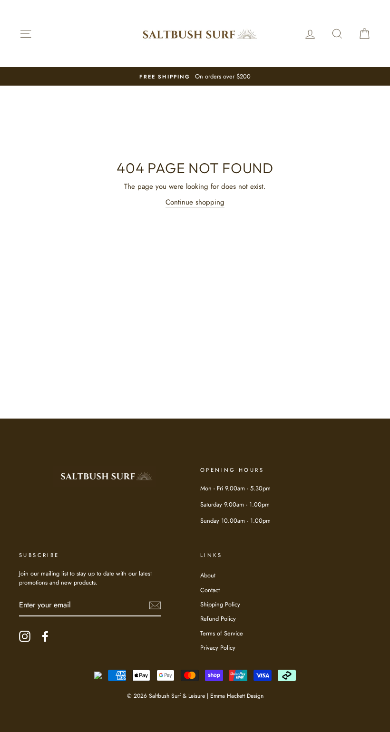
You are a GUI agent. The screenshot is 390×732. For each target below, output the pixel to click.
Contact (210, 590)
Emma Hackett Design (236, 696)
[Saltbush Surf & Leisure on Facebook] (45, 636)
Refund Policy (218, 618)
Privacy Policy (217, 647)
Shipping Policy (220, 604)
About (207, 575)
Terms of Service (221, 633)
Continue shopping (195, 202)
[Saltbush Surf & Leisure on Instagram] (24, 636)
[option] (195, 76)
